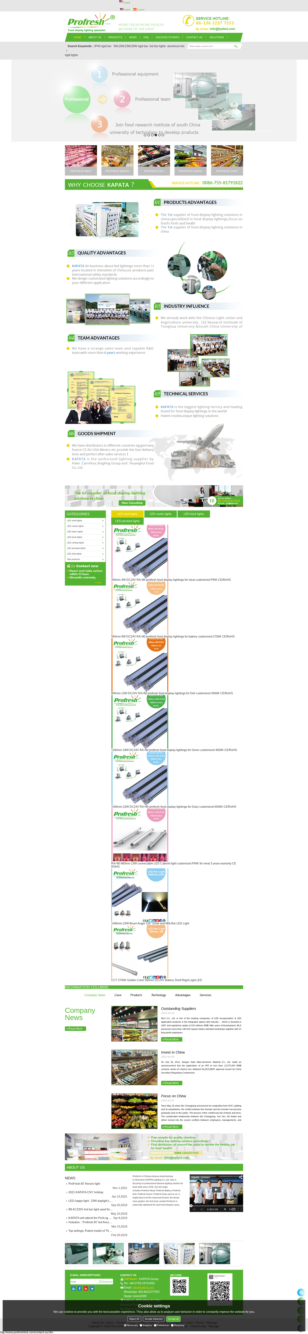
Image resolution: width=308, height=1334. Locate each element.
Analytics (147, 1325)
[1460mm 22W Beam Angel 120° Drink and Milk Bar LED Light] (150, 895)
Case (117, 995)
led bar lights (158, 46)
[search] (236, 46)
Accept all (173, 1318)
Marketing (179, 1325)
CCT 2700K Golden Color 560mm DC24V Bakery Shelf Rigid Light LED (156, 980)
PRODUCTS (115, 37)
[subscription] (106, 1281)
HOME (77, 37)
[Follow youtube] (73, 1288)
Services (205, 995)
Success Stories (167, 37)
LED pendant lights (127, 521)
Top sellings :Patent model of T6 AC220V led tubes (90, 1230)
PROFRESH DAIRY (227, 171)
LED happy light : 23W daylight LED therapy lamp (90, 1200)
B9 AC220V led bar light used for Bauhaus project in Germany (90, 1209)
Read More (75, 1028)
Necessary (132, 1325)
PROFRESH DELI (154, 171)
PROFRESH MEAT (81, 171)
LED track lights (194, 513)
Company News (95, 995)
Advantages (183, 995)
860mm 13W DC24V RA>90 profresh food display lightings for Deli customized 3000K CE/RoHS (172, 693)
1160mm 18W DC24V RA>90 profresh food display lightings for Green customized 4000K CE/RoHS (174, 749)
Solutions (216, 37)
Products (136, 995)
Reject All (134, 1318)
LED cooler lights (160, 513)
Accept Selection (154, 1318)
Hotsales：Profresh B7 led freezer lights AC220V (90, 1222)
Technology (158, 995)
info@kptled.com (143, 1287)
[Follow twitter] (92, 1288)
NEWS (133, 37)
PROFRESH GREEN (190, 171)
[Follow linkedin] (86, 1288)
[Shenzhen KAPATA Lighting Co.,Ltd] (154, 22)
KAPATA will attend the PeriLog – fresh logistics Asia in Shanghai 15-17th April (90, 1217)
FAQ (146, 37)
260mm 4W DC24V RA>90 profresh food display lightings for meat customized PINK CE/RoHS (171, 579)
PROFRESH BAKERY (117, 171)
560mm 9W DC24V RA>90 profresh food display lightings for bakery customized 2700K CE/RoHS (173, 636)
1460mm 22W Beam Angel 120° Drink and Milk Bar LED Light (150, 923)
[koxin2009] (301, 1293)
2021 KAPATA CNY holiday (85, 1192)
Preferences (163, 1325)
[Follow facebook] (79, 1288)
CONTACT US (194, 37)
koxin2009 (140, 1296)
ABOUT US (94, 37)
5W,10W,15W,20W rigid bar (131, 46)
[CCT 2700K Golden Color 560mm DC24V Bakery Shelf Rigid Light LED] (156, 952)
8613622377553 (148, 1291)
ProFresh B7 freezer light (84, 1183)
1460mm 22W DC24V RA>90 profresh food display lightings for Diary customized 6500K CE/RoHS (173, 806)
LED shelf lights (127, 513)
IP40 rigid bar (102, 46)
